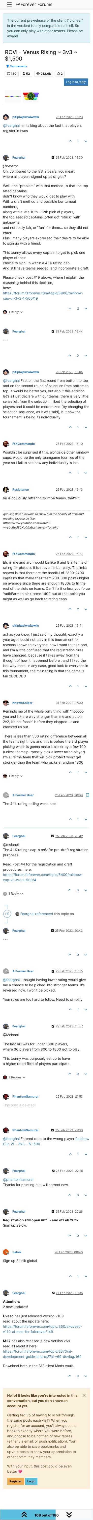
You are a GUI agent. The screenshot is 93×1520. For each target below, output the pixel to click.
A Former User (23, 795)
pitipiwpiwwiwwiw (25, 117)
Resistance (20, 489)
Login (31, 1481)
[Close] (84, 1395)
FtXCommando (23, 444)
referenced (44, 914)
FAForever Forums (34, 4)
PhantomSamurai (25, 1096)
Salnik (16, 1252)
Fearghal (18, 157)
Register (15, 1481)
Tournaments (18, 66)
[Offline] (7, 117)
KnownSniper (22, 703)
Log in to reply (76, 82)
